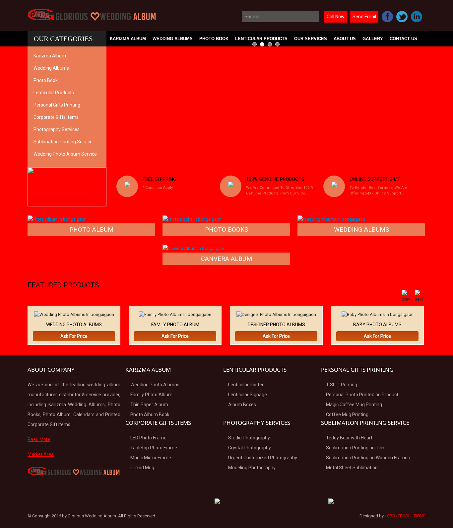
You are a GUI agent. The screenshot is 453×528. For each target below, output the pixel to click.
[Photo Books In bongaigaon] (192, 218)
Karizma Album (128, 38)
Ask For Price (74, 336)
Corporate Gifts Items (56, 117)
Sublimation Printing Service (63, 141)
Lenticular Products (261, 38)
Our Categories (63, 39)
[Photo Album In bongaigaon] (57, 218)
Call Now (336, 16)
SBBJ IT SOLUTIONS (406, 515)
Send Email (364, 16)
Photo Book (213, 38)
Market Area (41, 454)
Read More (39, 439)
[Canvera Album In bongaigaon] (194, 248)
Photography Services (56, 129)
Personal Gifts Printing (56, 105)
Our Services (310, 38)
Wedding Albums (173, 38)
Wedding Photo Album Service (65, 154)
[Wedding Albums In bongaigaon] (331, 218)
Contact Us (403, 38)
